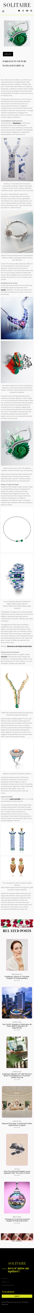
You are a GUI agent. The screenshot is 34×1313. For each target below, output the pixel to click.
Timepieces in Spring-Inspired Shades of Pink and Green (17, 1220)
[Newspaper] (27, 11)
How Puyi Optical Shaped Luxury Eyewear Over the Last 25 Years (17, 1172)
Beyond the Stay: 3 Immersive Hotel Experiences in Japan (17, 1124)
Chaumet (4, 657)
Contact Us (5, 1282)
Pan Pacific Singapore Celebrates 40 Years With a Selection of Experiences (17, 1026)
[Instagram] (23, 11)
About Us (4, 1278)
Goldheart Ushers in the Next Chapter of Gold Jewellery (17, 977)
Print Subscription (8, 1285)
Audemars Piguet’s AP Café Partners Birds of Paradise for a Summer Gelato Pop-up (17, 1076)
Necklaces (17, 974)
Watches (17, 1217)
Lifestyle (17, 1022)
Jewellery (8, 54)
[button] (3, 11)
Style (17, 1169)
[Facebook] (19, 11)
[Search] (31, 11)
